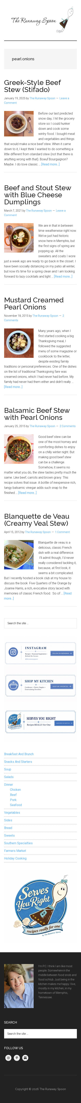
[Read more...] (50, 164)
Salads (9, 777)
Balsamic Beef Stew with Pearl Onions (37, 413)
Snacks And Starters (18, 762)
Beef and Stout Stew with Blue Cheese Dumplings (37, 195)
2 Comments (68, 426)
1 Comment (62, 532)
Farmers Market (15, 851)
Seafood (16, 805)
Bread (8, 828)
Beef (13, 795)
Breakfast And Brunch (19, 754)
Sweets (9, 835)
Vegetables (12, 812)
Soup (7, 769)
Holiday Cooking (15, 858)
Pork (13, 800)
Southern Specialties (18, 843)
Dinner (8, 784)
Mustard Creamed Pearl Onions (34, 303)
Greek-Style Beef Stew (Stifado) (32, 86)
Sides (8, 820)
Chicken (15, 790)
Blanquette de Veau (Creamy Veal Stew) (36, 519)
